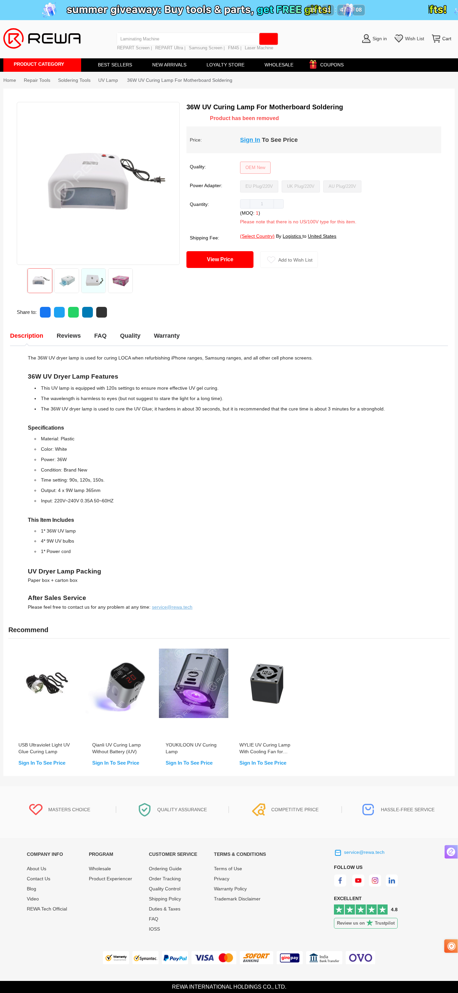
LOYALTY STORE (225, 64)
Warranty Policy (230, 888)
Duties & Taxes (164, 909)
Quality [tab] (130, 335)
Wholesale (100, 868)
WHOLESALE (279, 64)
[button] (245, 204)
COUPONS (332, 64)
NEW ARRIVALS (169, 64)
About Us (36, 868)
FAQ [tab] (100, 335)
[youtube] (358, 885)
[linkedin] (392, 885)
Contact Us (38, 878)
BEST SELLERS (115, 64)
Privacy (221, 878)
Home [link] (9, 80)
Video (33, 898)
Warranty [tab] (167, 335)
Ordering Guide (165, 868)
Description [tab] (26, 335)
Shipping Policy (165, 898)
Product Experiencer (110, 878)
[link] (37, 80)
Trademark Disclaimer (237, 898)
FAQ (153, 919)
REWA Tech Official (47, 909)
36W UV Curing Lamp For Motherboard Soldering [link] (179, 80)
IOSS (154, 929)
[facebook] (341, 885)
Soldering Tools (74, 80)
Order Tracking (165, 878)
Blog (31, 888)
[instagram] (375, 885)
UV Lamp (108, 80)
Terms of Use (228, 868)
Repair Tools (37, 80)
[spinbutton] (262, 204)
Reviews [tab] (69, 335)
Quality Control (164, 888)
